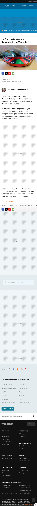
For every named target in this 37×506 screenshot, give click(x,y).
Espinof (21, 448)
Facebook (3, 73)
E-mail (13, 73)
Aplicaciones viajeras (8, 403)
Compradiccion (6, 475)
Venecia (31, 205)
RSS (17, 368)
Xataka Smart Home (8, 442)
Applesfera (5, 439)
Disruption (9, 201)
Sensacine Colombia (25, 490)
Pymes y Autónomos (25, 473)
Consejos (5, 6)
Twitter (6, 73)
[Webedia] (32, 1)
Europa (31, 6)
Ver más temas (8, 409)
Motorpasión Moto (24, 460)
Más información (29, 504)
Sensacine (22, 446)
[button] (17, 89)
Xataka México (6, 485)
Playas (21, 399)
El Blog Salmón (23, 470)
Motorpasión (23, 458)
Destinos (23, 205)
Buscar (34, 416)
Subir (30, 424)
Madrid (6, 30)
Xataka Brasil (5, 487)
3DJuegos (22, 434)
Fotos (16, 205)
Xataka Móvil (5, 436)
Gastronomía (23, 388)
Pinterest (21, 368)
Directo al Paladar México (9, 493)
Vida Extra (22, 436)
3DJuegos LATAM (24, 485)
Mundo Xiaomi (6, 444)
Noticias (22, 6)
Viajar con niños (24, 403)
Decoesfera (5, 473)
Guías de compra (7, 385)
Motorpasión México (25, 493)
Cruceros (5, 399)
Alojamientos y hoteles (9, 388)
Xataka (4, 434)
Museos (21, 385)
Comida (27, 30)
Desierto (20, 30)
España (14, 6)
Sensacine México (24, 487)
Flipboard (9, 73)
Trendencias (5, 470)
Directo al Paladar (7, 458)
